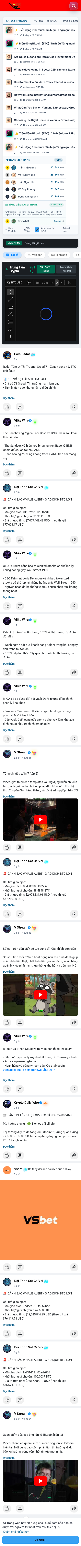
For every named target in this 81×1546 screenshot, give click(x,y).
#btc (45, 1070)
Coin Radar (22, 354)
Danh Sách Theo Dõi (66, 269)
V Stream (21, 752)
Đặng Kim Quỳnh (28, 196)
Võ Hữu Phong (26, 174)
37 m (17, 492)
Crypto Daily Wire (26, 1102)
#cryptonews (33, 1070)
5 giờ (16, 1352)
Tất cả (14, 254)
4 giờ (16, 1286)
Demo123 (23, 221)
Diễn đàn (28, 230)
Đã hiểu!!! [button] (40, 1539)
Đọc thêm (9, 398)
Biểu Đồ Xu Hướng (45, 269)
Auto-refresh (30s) (47, 230)
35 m (17, 425)
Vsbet (18, 1169)
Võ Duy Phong (26, 189)
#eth (52, 1070)
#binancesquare (13, 1070)
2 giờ (16, 758)
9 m (16, 359)
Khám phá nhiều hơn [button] (16, 1531)
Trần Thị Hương (27, 167)
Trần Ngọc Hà (26, 182)
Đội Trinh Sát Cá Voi (28, 487)
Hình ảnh (61, 254)
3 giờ (16, 866)
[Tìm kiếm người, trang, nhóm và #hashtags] (73, 6)
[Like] (40, 408)
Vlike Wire (21, 420)
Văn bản (36, 254)
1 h (15, 558)
